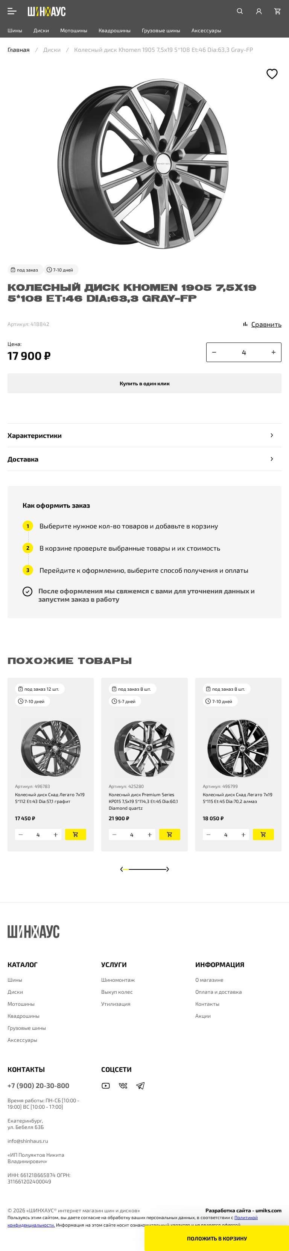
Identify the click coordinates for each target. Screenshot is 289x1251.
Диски (41, 30)
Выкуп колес (117, 991)
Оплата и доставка (218, 991)
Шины (15, 30)
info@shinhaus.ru (28, 1141)
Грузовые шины (161, 30)
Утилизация (116, 1003)
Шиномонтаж (118, 979)
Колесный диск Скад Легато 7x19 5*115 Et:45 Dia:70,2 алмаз (237, 798)
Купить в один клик (145, 383)
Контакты (207, 1003)
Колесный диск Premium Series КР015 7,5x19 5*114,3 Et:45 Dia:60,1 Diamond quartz (143, 801)
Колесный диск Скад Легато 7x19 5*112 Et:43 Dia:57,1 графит (50, 798)
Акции (203, 1016)
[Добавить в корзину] (75, 834)
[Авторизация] (259, 11)
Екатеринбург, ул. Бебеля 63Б (26, 1123)
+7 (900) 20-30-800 (38, 1085)
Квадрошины (115, 30)
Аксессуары (206, 30)
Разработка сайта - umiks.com (243, 1210)
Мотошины (73, 30)
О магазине (209, 979)
